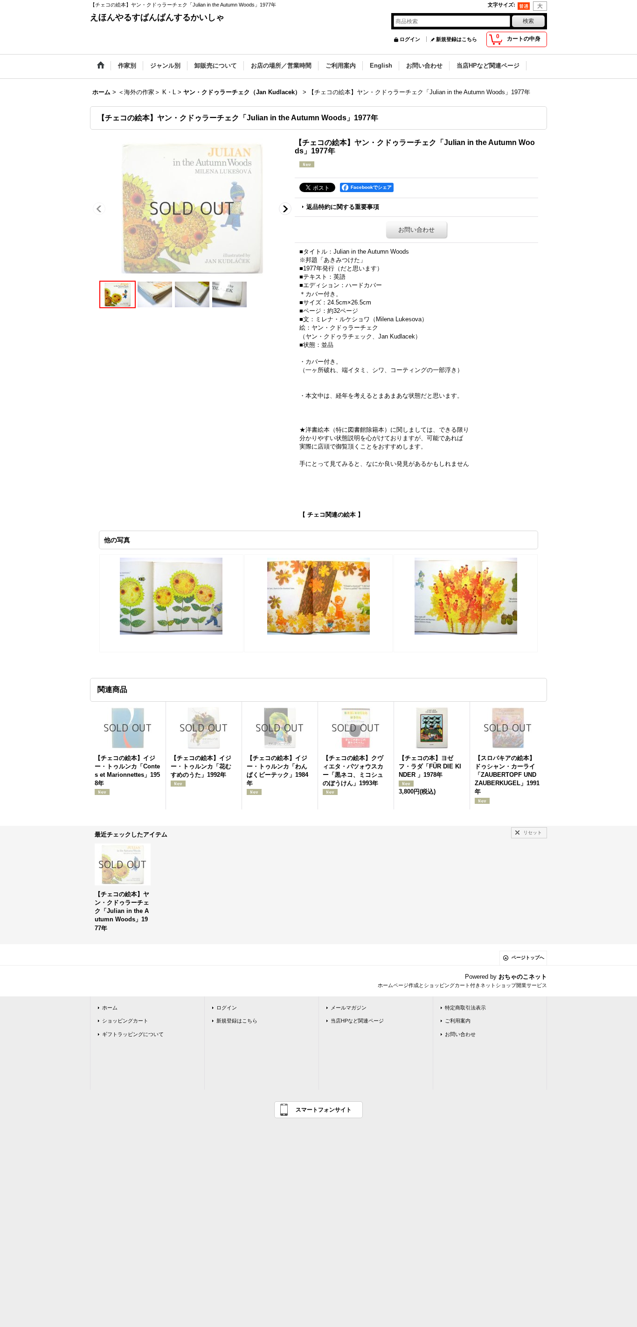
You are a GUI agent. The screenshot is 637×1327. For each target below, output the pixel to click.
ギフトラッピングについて (133, 1034)
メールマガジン (349, 1007)
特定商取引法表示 (465, 1007)
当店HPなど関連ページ (357, 1020)
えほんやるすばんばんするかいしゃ (157, 17)
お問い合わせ (416, 229)
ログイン (410, 39)
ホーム (110, 1007)
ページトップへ (528, 957)
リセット (532, 832)
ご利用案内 (458, 1020)
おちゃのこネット (523, 976)
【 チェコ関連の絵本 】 (331, 514)
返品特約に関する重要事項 (342, 206)
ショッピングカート (125, 1020)
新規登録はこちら (456, 39)
